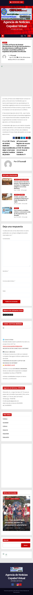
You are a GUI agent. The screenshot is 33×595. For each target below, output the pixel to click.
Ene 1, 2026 (17, 190)
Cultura (5, 426)
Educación (6, 437)
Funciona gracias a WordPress (12, 590)
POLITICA (4, 42)
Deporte (5, 430)
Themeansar (16, 592)
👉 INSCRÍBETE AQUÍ (9, 365)
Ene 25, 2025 (10, 528)
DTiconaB (13, 55)
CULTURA (7, 498)
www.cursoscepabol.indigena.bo (12, 346)
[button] (25, 35)
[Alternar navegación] (22, 36)
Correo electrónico (9, 281)
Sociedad (5, 422)
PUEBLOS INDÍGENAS (24, 179)
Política (5, 419)
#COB (20, 57)
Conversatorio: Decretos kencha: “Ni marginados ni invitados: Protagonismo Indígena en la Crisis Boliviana (22, 185)
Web (4, 291)
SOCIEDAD (22, 194)
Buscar (6, 540)
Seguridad (6, 433)
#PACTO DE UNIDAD (18, 59)
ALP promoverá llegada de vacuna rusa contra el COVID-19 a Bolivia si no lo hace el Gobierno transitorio (23, 148)
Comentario (6, 239)
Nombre (6, 271)
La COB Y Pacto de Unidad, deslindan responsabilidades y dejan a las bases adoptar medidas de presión (9, 148)
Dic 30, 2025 (17, 203)
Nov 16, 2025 (17, 217)
